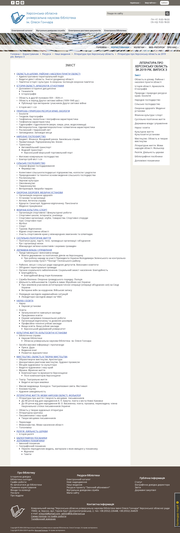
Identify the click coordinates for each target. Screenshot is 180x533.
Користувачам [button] (120, 47)
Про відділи (16, 495)
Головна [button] (101, 47)
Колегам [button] (139, 47)
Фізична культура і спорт (149, 115)
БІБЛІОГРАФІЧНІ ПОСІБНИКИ (32, 437)
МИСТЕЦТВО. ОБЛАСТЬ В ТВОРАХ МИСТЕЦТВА (42, 356)
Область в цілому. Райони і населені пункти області (150, 80)
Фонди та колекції (20, 490)
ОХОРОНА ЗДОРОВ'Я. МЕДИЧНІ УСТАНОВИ (40, 192)
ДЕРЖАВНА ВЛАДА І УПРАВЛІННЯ (34, 250)
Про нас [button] (172, 47)
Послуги (14, 492)
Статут (138, 482)
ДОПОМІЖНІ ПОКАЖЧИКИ (31, 440)
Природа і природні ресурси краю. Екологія (151, 94)
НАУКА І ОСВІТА (25, 300)
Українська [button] (135, 3)
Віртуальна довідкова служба (50, 30)
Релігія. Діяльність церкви (149, 152)
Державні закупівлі (145, 490)
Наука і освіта (142, 127)
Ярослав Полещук (41, 530)
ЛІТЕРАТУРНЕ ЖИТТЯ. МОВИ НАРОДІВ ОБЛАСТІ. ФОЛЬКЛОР (49, 395)
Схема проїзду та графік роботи (48, 516)
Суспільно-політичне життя (150, 119)
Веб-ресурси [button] (157, 47)
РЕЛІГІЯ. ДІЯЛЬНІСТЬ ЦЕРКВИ (32, 431)
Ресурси (47, 53)
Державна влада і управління (151, 123)
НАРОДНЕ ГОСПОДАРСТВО (31, 136)
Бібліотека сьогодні (21, 479)
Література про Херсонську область (93, 53)
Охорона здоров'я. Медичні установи (150, 109)
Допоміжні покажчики (147, 160)
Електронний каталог (22, 30)
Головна (15, 53)
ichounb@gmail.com (49, 513)
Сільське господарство (147, 104)
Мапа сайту (73, 492)
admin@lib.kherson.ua (73, 513)
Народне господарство (147, 99)
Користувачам (30, 53)
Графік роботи (18, 482)
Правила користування (23, 487)
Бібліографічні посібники (148, 156)
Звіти (138, 487)
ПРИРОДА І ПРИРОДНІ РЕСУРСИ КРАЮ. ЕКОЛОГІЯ (43, 111)
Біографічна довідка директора (152, 484)
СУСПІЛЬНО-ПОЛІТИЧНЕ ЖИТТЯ (34, 238)
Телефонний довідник (43, 518)
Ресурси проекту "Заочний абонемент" (88, 487)
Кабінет (164, 3)
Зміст (138, 75)
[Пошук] (167, 13)
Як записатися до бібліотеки (26, 484)
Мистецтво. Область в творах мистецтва (151, 140)
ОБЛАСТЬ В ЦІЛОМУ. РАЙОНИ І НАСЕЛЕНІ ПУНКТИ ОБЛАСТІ (48, 73)
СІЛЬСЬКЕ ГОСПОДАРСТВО (31, 163)
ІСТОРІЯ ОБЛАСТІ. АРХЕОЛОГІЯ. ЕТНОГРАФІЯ (40, 85)
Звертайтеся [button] (150, 3)
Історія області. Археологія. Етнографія (149, 87)
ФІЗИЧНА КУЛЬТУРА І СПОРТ (32, 209)
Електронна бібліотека (115, 30)
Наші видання (62, 53)
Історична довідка (20, 476)
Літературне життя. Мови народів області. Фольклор (149, 146)
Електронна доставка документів (85, 30)
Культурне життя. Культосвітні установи (147, 133)
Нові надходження (77, 482)
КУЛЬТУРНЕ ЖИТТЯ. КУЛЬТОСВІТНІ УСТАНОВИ (42, 332)
